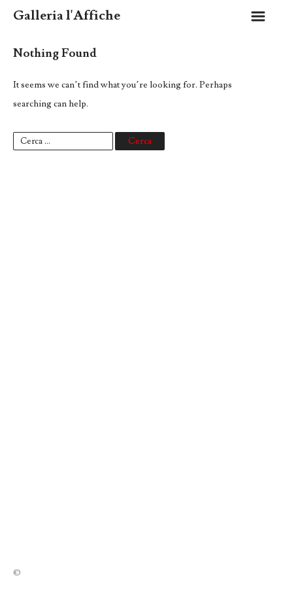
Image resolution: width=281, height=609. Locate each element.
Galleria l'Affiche (66, 15)
